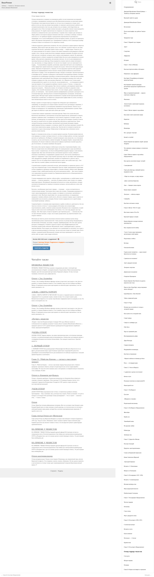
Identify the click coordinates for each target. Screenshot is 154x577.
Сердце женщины (129, 345)
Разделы (60, 471)
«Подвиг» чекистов (40, 318)
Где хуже (126, 394)
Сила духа (127, 556)
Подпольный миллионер (130, 403)
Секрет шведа (127, 318)
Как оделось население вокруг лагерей (134, 161)
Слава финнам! (128, 165)
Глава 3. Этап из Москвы (131, 65)
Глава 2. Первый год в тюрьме (132, 42)
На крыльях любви (129, 426)
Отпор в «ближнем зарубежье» (45, 375)
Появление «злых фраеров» (131, 73)
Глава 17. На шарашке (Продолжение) (134, 497)
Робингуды (127, 430)
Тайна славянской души (130, 298)
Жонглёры (127, 412)
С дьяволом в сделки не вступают (133, 372)
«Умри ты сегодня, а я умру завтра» (133, 176)
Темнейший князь (129, 421)
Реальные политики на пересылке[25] (134, 381)
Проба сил (127, 417)
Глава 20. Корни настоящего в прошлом (135, 569)
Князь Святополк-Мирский (131, 457)
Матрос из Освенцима (130, 470)
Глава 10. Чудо (128, 302)
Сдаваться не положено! (130, 258)
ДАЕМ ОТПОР (38, 388)
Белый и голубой (128, 137)
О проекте (54, 471)
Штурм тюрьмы (128, 560)
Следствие (127, 51)
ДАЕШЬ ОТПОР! (39, 332)
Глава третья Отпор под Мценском (47, 415)
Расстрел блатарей (129, 444)
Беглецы (126, 243)
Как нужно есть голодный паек (132, 313)
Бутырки (126, 60)
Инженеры (127, 128)
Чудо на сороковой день (130, 331)
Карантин (126, 119)
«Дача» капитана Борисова (131, 181)
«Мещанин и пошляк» (130, 399)
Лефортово (127, 56)
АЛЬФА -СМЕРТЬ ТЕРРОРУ (44, 292)
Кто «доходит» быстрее (130, 132)
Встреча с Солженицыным (131, 479)
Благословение (128, 533)
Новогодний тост (128, 385)
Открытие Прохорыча (130, 276)
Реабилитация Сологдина (131, 493)
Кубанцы (126, 124)
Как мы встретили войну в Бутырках (134, 69)
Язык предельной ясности (131, 488)
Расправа (126, 565)
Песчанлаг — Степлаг (130, 538)
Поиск (137, 2)
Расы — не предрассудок (131, 363)
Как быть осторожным (130, 354)
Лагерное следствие (129, 267)
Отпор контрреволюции (42, 456)
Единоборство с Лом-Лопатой (132, 293)
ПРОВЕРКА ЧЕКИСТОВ (43, 265)
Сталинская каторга (129, 524)
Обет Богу (127, 327)
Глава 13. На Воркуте (130, 390)
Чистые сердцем (128, 502)
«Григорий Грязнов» (129, 462)
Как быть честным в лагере (131, 203)
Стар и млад (127, 511)
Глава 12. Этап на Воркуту (131, 367)
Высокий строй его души (131, 18)
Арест (125, 47)
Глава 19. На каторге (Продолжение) (134, 547)
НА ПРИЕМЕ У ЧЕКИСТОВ (44, 429)
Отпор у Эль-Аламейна (42, 278)
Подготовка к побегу (129, 238)
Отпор (34, 402)
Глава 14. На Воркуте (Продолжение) (134, 408)
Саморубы (127, 199)
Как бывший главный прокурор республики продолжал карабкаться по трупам (134, 86)
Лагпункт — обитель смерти (132, 194)
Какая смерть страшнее (130, 190)
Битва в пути (127, 376)
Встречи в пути (128, 529)
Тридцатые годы (128, 38)
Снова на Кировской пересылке (132, 453)
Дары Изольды (128, 340)
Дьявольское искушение (130, 272)
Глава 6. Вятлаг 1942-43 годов (132, 208)
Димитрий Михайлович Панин (132, 22)
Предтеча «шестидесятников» (132, 448)
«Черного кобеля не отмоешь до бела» (134, 358)
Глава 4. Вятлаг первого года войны (134, 110)
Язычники (127, 99)
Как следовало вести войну (131, 227)
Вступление (127, 27)
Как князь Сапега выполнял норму (133, 115)
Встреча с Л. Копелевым (130, 466)
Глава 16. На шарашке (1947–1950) (133, 475)
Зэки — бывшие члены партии (132, 185)
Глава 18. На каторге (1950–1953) (133, 520)
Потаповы (127, 506)
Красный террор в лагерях (131, 217)
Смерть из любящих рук (130, 322)
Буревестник (127, 542)
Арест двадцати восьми (130, 263)
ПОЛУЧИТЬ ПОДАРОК (41, 248)
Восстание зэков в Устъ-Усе (131, 212)
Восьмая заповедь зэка (130, 484)
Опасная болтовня (129, 247)
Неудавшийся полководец (131, 349)
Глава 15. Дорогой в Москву (131, 439)
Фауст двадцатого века (130, 515)
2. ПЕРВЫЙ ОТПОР (41, 345)
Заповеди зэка (128, 435)
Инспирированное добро (131, 336)
